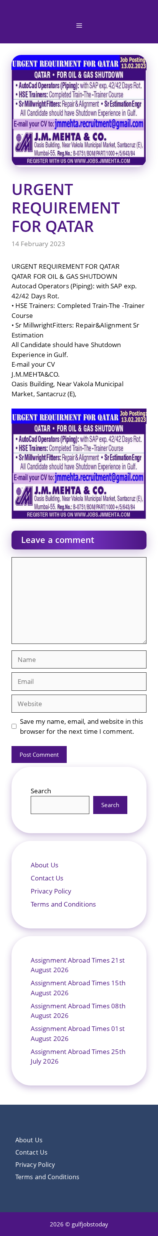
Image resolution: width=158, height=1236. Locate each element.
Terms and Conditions (63, 904)
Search (41, 790)
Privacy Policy (51, 891)
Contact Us (47, 878)
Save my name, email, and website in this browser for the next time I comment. (81, 726)
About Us (44, 864)
